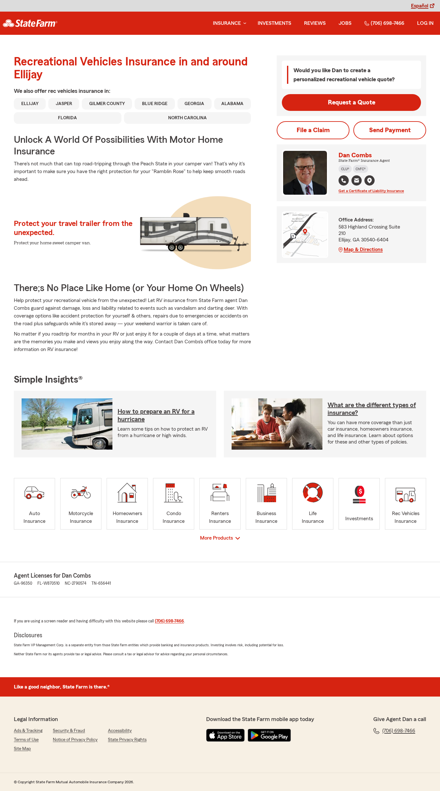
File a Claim (313, 130)
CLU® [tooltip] (345, 169)
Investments (274, 23)
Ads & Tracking (28, 730)
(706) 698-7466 (387, 23)
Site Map (22, 749)
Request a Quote (351, 102)
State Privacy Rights (127, 739)
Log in (425, 23)
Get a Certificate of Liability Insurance (371, 191)
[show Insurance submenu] (243, 23)
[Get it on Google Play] (269, 735)
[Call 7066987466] (344, 180)
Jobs (345, 23)
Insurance (227, 23)
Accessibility (120, 730)
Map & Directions (363, 249)
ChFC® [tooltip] (361, 169)
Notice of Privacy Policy (75, 739)
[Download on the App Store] (225, 735)
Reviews (315, 23)
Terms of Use (26, 739)
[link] (30, 23)
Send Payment (390, 130)
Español (419, 5)
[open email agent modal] (356, 181)
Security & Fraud (69, 730)
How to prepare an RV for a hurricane (156, 415)
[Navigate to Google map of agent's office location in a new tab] (369, 180)
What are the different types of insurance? (372, 409)
